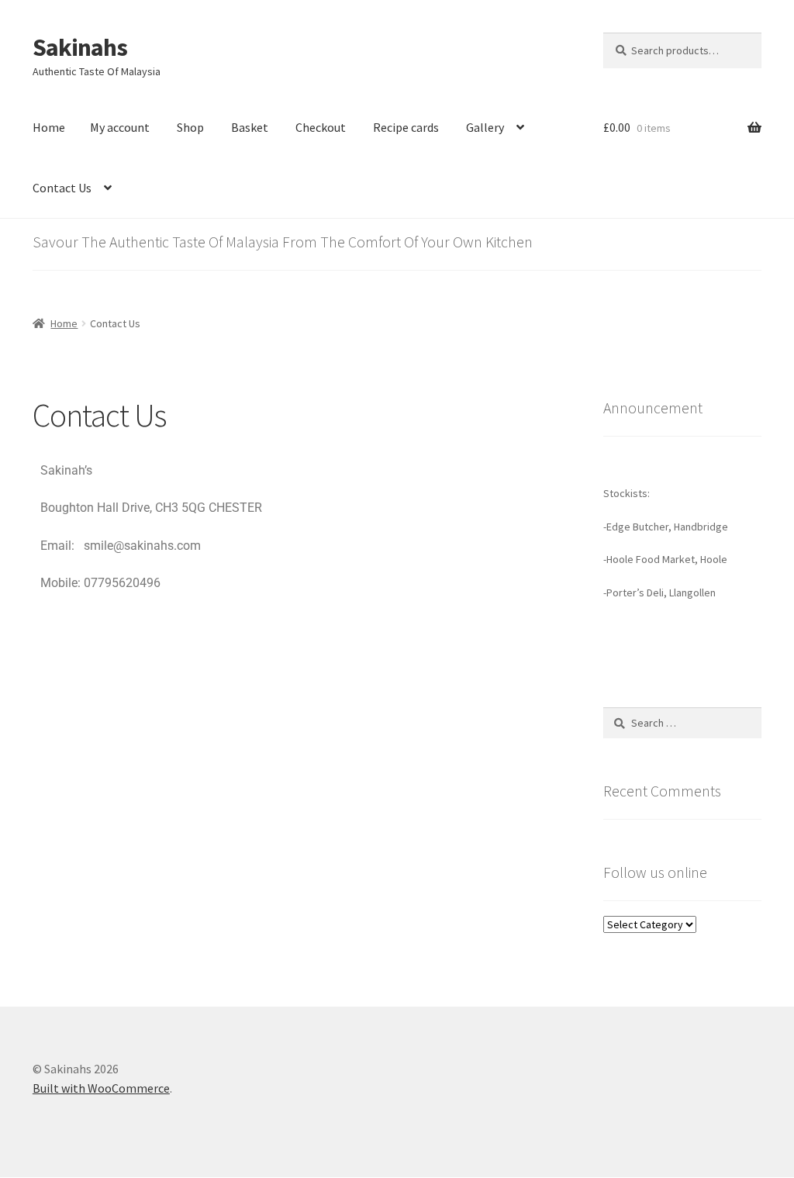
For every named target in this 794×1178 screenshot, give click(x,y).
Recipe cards (406, 127)
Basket (249, 127)
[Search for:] (682, 723)
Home (49, 127)
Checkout (320, 127)
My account (120, 127)
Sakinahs (80, 47)
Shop (190, 127)
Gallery (485, 127)
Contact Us (62, 187)
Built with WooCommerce (101, 1088)
